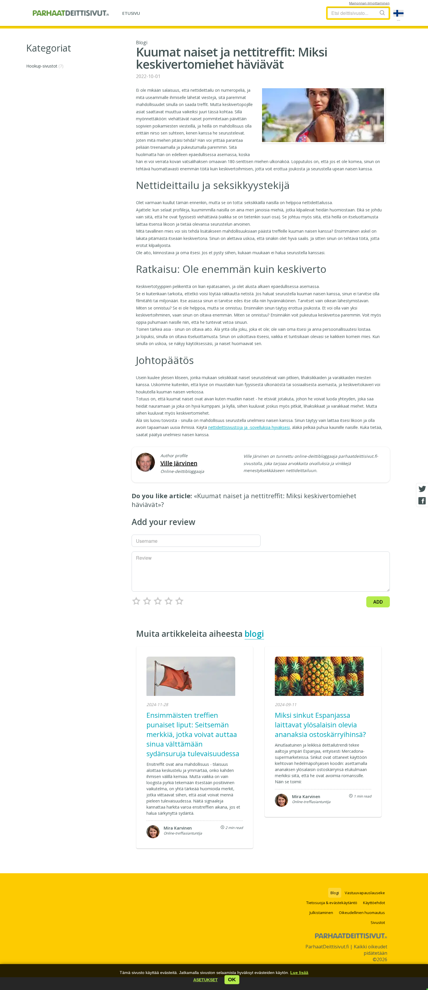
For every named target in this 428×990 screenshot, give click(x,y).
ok (232, 979)
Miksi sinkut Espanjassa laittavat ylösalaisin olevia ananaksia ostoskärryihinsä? (320, 724)
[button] (205, 979)
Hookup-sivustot (44, 66)
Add (378, 602)
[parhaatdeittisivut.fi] (70, 13)
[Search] (382, 13)
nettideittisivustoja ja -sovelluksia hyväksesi (249, 427)
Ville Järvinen (178, 463)
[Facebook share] (422, 501)
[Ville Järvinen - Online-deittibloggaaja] (145, 463)
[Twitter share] (422, 489)
